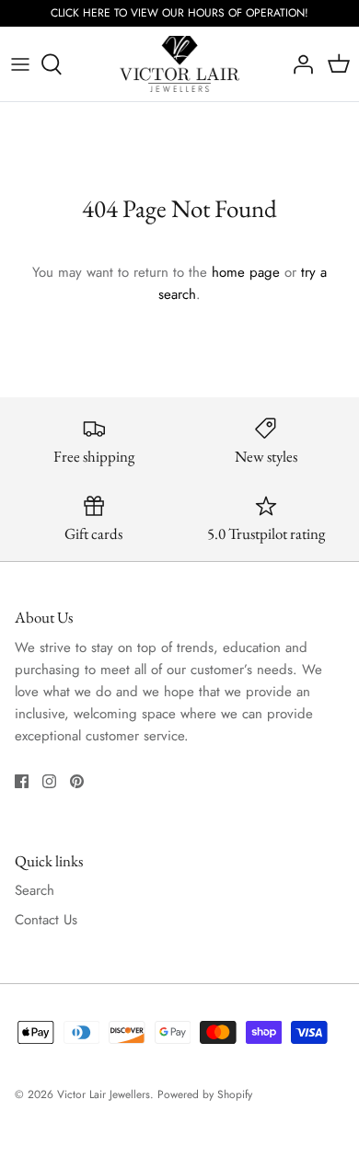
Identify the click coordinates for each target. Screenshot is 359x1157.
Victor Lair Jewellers (103, 1094)
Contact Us (46, 920)
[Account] (298, 64)
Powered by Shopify (204, 1094)
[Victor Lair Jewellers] (179, 64)
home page (246, 272)
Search (34, 890)
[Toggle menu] (20, 64)
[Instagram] (49, 781)
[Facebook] (22, 781)
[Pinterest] (77, 781)
